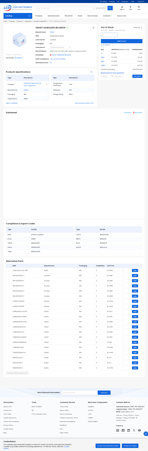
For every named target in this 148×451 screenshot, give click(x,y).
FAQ (61, 429)
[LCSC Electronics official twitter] (134, 430)
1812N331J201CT (18, 358)
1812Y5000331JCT (18, 291)
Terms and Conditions (11, 422)
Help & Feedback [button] (12, 103)
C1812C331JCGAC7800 (20, 270)
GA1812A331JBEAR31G (19, 342)
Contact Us (141, 1)
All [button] (91, 72)
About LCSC (8, 407)
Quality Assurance (10, 418)
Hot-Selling (103, 1)
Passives (19, 21)
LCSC (90, 414)
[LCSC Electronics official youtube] (139, 430)
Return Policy (64, 410)
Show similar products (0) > (84, 103)
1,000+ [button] (103, 65)
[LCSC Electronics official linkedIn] (128, 430)
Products (12, 21)
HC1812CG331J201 (18, 301)
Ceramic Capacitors (40, 21)
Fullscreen (127, 113)
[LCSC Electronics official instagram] (117, 430)
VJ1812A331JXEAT (18, 347)
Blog (5, 433)
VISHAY (52, 32)
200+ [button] (103, 57)
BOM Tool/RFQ (37, 407)
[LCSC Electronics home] (18, 8)
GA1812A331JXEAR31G (19, 337)
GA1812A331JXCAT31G (20, 311)
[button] (122, 8)
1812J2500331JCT (18, 286)
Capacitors (28, 21)
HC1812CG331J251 (18, 306)
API (118, 1)
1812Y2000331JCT (18, 276)
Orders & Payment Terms (69, 418)
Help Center (64, 433)
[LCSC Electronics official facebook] (123, 430)
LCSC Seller (7, 414)
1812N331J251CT (18, 363)
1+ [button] (101, 53)
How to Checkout (66, 414)
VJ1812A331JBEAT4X (19, 353)
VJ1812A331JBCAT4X (19, 327)
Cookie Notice (8, 429)
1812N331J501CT (18, 368)
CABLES (90, 418)
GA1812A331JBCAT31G (20, 322)
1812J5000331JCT (18, 296)
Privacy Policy (8, 425)
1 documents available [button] (58, 59)
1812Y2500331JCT (18, 281)
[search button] (110, 8)
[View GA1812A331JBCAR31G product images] (19, 39)
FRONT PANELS (93, 422)
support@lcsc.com (127, 412)
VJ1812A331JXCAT (18, 332)
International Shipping (67, 422)
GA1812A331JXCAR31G (20, 317)
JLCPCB (90, 410)
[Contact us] (146, 433)
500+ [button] (103, 61)
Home (5, 21)
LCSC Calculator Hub (39, 414)
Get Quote (137, 76)
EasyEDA (91, 407)
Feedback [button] (63, 425)
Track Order (64, 407)
